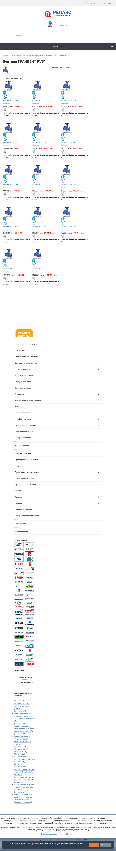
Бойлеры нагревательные (26, 363)
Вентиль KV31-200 (68, 227)
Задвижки (19, 394)
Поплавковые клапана (24, 431)
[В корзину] (4, 110)
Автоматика (20, 350)
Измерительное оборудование (28, 400)
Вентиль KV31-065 (10, 185)
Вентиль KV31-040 (39, 143)
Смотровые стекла (23, 438)
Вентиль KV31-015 (10, 100)
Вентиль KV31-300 (39, 269)
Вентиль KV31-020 (39, 100)
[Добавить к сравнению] (5, 96)
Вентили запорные (23, 369)
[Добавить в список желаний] (4, 92)
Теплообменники (22, 445)
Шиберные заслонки (23, 509)
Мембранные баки (23, 419)
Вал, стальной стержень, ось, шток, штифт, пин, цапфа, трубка (24, 787)
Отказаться (105, 845)
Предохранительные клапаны (27, 460)
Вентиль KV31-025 (68, 100)
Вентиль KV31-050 (68, 143)
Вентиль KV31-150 (39, 227)
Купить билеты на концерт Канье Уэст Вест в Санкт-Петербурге (24, 769)
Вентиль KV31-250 (10, 269)
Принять (94, 845)
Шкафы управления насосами (28, 516)
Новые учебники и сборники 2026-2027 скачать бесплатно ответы (22, 740)
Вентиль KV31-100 (68, 185)
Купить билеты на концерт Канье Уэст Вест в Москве (24, 759)
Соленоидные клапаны (24, 478)
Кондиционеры (21, 531)
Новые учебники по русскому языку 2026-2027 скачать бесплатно (24, 716)
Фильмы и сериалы (23, 802)
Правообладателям (48, 834)
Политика (71, 834)
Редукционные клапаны (25, 466)
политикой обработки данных (52, 846)
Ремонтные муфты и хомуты (27, 472)
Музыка (18, 764)
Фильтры (19, 491)
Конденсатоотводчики (24, 413)
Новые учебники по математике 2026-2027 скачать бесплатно (24, 728)
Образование (20, 523)
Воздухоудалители (23, 382)
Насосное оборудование (25, 425)
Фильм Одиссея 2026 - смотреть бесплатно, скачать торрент (23, 797)
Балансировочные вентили (26, 357)
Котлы (17, 407)
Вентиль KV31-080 (39, 185)
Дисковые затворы (23, 388)
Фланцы (18, 497)
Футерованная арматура (25, 484)
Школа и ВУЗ (20, 711)
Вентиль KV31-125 (10, 227)
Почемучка (19, 754)
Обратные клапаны (23, 453)
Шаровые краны (22, 503)
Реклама (62, 834)
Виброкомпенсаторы (24, 375)
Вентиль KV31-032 (10, 143)
